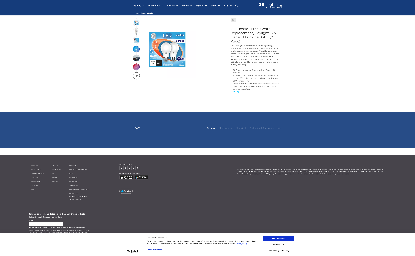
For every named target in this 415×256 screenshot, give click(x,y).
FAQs (71, 173)
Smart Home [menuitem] (154, 5)
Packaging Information (261, 128)
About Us (55, 165)
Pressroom (72, 165)
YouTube (133, 168)
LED (53, 173)
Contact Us (56, 181)
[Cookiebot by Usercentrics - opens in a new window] (132, 251)
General (211, 128)
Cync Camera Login (144, 13)
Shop (32, 189)
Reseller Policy (73, 181)
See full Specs (236, 92)
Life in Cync (34, 185)
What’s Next (34, 165)
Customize (277, 245)
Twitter (121, 168)
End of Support (36, 169)
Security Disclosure (75, 199)
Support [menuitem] (200, 5)
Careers (54, 177)
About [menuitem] (214, 5)
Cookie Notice (73, 193)
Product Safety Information (78, 169)
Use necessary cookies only (278, 251)
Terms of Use (73, 185)
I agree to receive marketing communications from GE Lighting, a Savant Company (58, 228)
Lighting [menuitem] (137, 5)
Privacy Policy (241, 244)
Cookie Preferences (154, 250)
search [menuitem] (236, 5)
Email (31, 220)
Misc (279, 128)
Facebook (125, 168)
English (126, 191)
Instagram (137, 168)
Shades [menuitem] (185, 5)
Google (142, 177)
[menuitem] (139, 5)
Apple (126, 177)
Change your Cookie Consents (77, 196)
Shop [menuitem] (226, 5)
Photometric (225, 128)
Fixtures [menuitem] (171, 5)
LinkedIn (129, 168)
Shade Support (35, 181)
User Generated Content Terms (79, 189)
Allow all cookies (278, 238)
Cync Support (35, 177)
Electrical (241, 128)
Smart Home (56, 169)
